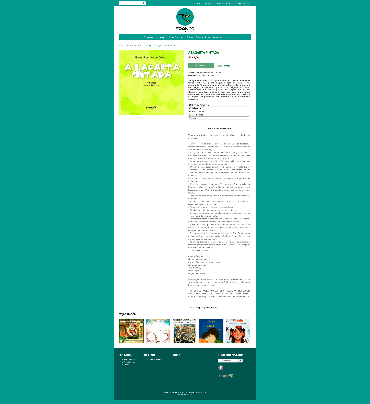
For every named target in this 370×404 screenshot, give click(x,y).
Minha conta (224, 3)
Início (121, 45)
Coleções (148, 37)
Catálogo (160, 37)
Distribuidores (203, 37)
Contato (127, 364)
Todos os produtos (134, 45)
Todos (190, 37)
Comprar (201, 65)
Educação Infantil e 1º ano (165, 45)
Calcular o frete (223, 65)
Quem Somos (219, 37)
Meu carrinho (243, 3)
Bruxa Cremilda (176, 37)
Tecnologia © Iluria (185, 394)
